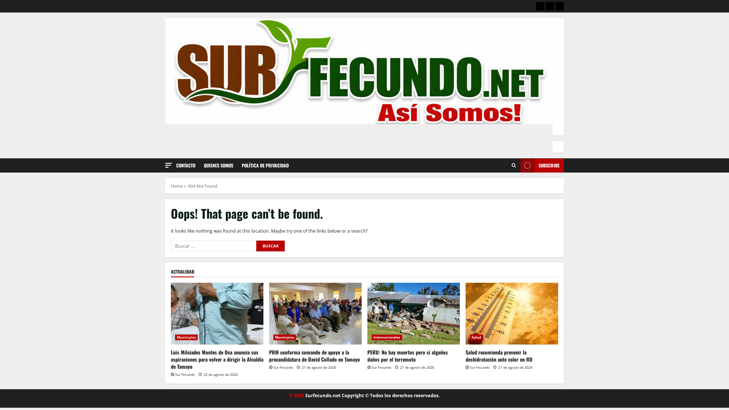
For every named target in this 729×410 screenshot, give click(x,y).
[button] (168, 165)
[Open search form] (514, 165)
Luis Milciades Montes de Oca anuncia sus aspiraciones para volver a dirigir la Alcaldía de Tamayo (217, 359)
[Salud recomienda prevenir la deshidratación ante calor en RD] (512, 314)
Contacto (185, 165)
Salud (477, 337)
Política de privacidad (265, 165)
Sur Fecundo (185, 374)
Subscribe (549, 165)
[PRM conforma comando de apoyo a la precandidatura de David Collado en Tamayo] (315, 314)
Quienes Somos (218, 165)
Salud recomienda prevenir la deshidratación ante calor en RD (499, 355)
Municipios (186, 337)
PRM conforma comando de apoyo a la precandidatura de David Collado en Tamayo (314, 355)
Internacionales (386, 337)
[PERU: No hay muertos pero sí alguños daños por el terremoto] (413, 314)
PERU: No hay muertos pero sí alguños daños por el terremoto (407, 355)
